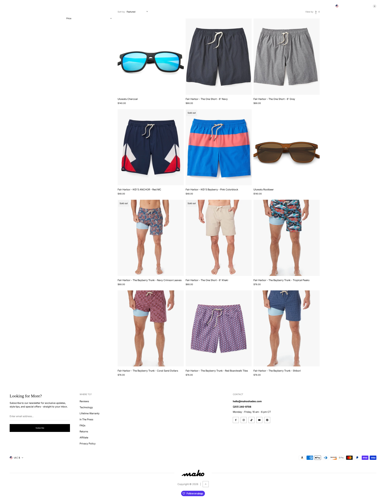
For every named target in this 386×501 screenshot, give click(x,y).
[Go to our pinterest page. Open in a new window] (267, 420)
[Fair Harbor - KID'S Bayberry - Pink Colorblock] (219, 147)
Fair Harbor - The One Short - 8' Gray (274, 98)
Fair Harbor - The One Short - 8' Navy (207, 98)
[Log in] (363, 6)
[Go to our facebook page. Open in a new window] (236, 420)
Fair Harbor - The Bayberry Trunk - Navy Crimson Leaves (150, 280)
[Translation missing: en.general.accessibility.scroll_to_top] (206, 484)
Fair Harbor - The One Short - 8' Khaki (207, 280)
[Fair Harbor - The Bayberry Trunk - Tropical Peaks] (286, 238)
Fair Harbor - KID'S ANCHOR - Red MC (139, 189)
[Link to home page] (193, 473)
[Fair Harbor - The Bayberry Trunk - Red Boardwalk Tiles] (219, 328)
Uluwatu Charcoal (128, 98)
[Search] (356, 6)
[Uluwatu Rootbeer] (286, 147)
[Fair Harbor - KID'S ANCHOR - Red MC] (151, 147)
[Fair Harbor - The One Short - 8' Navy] (219, 57)
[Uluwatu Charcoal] (151, 57)
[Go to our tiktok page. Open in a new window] (251, 420)
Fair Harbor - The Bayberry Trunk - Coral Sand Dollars (148, 370)
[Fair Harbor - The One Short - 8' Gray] (286, 57)
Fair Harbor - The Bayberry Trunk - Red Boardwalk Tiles (217, 370)
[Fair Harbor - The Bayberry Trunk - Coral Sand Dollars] (151, 328)
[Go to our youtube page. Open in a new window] (259, 420)
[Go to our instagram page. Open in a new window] (244, 420)
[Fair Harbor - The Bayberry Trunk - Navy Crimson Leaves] (151, 238)
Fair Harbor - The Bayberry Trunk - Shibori (277, 370)
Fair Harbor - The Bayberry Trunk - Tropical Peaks (281, 280)
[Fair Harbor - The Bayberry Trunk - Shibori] (286, 328)
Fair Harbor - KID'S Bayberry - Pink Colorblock (212, 189)
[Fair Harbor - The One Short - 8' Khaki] (219, 238)
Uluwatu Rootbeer (263, 189)
